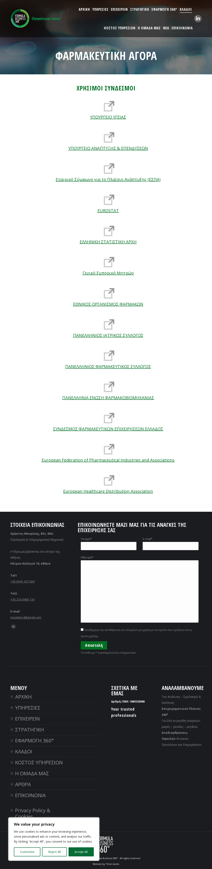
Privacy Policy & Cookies (32, 813)
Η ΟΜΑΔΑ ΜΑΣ (32, 773)
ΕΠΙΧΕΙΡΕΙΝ (27, 719)
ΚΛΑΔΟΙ (23, 751)
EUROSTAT (108, 210)
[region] (53, 839)
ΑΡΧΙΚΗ (23, 697)
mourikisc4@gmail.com (25, 617)
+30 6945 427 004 (22, 581)
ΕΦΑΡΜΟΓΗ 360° (34, 740)
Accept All (81, 852)
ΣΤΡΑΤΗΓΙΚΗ (29, 729)
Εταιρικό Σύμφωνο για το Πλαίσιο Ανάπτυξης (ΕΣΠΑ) (108, 179)
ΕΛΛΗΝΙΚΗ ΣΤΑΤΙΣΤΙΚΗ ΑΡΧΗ (108, 242)
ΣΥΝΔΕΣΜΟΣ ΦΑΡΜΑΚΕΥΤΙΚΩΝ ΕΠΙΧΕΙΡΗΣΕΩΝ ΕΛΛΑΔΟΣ (108, 429)
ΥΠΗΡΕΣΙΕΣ (27, 708)
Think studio (112, 863)
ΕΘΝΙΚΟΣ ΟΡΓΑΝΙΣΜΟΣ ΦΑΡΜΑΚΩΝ (108, 304)
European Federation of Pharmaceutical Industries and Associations (108, 460)
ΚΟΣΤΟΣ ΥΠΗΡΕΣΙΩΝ (39, 762)
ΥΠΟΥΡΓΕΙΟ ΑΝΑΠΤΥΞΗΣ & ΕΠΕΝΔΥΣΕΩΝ (108, 148)
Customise (27, 852)
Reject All (54, 852)
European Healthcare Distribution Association (108, 491)
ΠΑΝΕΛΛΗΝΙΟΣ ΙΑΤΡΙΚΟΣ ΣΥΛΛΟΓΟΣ (108, 335)
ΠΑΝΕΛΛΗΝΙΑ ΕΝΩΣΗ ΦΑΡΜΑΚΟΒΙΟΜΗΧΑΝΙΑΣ (108, 397)
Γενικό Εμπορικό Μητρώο (108, 273)
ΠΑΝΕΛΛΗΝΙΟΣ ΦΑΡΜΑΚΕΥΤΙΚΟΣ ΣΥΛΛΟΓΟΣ (108, 366)
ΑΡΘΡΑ (23, 784)
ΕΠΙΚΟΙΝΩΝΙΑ (30, 795)
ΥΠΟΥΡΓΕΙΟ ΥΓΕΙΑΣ (108, 117)
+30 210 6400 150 (22, 599)
